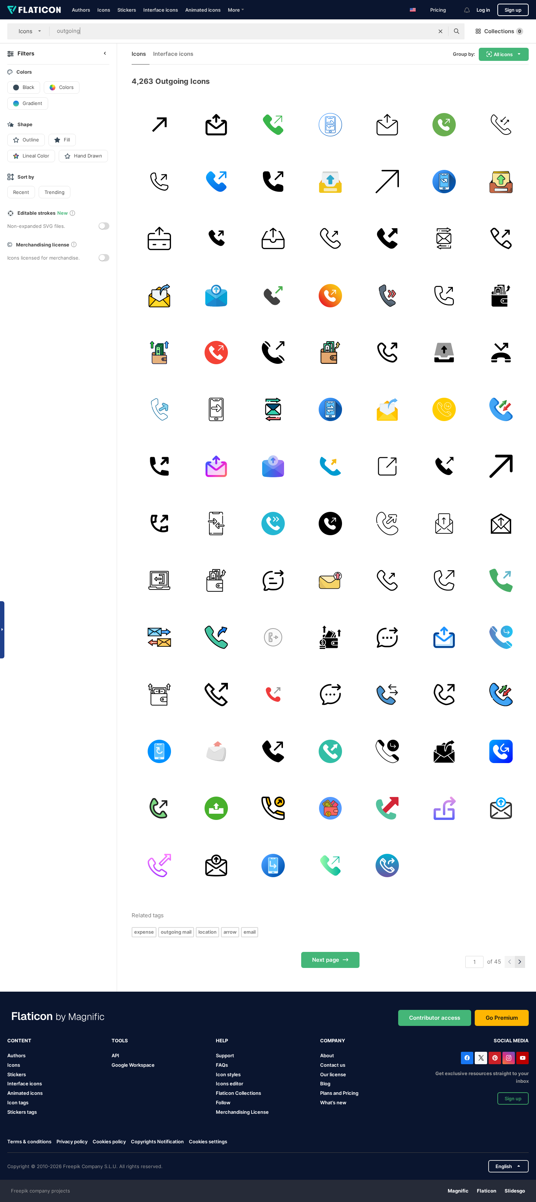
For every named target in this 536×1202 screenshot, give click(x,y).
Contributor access (434, 1017)
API (115, 1055)
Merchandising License (242, 1112)
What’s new (333, 1102)
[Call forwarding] (159, 751)
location (207, 932)
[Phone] (216, 181)
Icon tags (17, 1102)
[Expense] (501, 295)
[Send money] (159, 238)
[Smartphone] (216, 523)
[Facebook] (467, 1058)
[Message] (273, 580)
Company (332, 1040)
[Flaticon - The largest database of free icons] (34, 10)
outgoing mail (176, 932)
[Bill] (330, 808)
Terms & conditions (29, 1141)
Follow (223, 1102)
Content (19, 1040)
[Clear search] (440, 31)
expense (144, 932)
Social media (511, 1040)
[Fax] (216, 808)
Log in (483, 10)
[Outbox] (273, 238)
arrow (230, 932)
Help (222, 1040)
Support (225, 1055)
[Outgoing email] (216, 295)
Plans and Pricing (339, 1093)
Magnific (458, 1191)
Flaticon (486, 1191)
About (327, 1055)
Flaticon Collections (238, 1093)
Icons (103, 10)
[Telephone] (330, 238)
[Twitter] (481, 1058)
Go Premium (502, 1017)
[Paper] (501, 523)
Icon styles (228, 1074)
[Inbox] (330, 181)
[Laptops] (159, 580)
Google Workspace (133, 1065)
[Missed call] (444, 181)
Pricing (438, 10)
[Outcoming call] (159, 124)
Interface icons (160, 10)
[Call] (501, 352)
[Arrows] (444, 238)
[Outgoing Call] (216, 637)
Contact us (332, 1065)
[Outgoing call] (444, 124)
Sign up (513, 10)
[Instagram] (508, 1058)
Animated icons (203, 10)
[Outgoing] (387, 466)
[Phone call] (501, 124)
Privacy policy (72, 1141)
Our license (333, 1074)
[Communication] (330, 124)
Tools (120, 1040)
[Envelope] (216, 751)
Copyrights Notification (157, 1141)
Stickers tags (22, 1112)
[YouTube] (522, 1058)
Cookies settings (208, 1141)
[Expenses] (330, 637)
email (250, 932)
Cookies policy (109, 1141)
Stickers (126, 10)
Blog (325, 1083)
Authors (81, 10)
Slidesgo (515, 1191)
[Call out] (273, 124)
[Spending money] (159, 352)
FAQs (222, 1065)
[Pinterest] (495, 1058)
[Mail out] (216, 124)
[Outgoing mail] (159, 295)
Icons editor (229, 1083)
